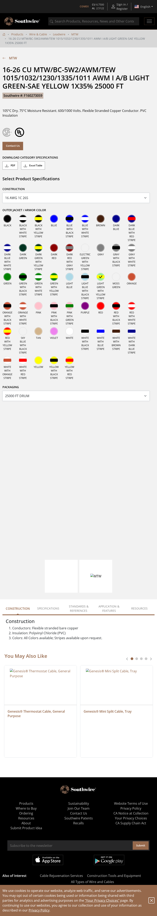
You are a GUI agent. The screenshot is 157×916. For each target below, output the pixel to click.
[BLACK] (7, 219)
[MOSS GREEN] (116, 277)
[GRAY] (100, 248)
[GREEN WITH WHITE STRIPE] (38, 277)
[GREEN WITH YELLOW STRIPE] (54, 277)
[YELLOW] (38, 360)
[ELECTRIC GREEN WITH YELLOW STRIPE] (85, 248)
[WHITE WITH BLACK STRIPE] (85, 331)
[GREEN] (7, 277)
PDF (12, 165)
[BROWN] (100, 219)
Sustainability (78, 803)
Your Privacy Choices (131, 818)
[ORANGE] (132, 277)
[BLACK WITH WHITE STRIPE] (23, 219)
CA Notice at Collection (130, 813)
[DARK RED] (54, 248)
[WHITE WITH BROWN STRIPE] (116, 331)
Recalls (78, 823)
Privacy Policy (39, 910)
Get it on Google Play (109, 860)
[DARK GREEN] (23, 248)
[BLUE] (54, 219)
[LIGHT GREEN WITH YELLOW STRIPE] (100, 277)
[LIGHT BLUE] (69, 277)
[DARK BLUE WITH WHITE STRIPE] (7, 248)
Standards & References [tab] (79, 608)
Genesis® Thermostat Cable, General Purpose (37, 713)
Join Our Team (79, 808)
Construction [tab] (18, 608)
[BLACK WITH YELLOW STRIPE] (38, 219)
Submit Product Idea (26, 828)
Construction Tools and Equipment (114, 875)
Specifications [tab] (48, 608)
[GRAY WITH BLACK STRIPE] (116, 248)
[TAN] (38, 331)
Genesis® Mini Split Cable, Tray (108, 711)
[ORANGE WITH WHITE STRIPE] (23, 306)
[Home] (3, 34)
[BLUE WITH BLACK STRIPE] (69, 219)
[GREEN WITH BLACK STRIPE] (23, 277)
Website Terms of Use (131, 803)
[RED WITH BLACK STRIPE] (116, 306)
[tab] (132, 658)
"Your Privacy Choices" (102, 900)
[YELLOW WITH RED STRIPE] (69, 360)
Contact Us (13, 146)
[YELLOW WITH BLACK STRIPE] (54, 360)
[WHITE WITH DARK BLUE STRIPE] (132, 331)
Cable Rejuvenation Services (61, 875)
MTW (74, 34)
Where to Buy (26, 808)
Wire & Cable (38, 34)
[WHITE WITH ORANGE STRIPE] (7, 360)
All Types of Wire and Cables (92, 882)
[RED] (100, 306)
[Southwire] (22, 21)
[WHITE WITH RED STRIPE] (23, 360)
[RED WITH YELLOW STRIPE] (7, 331)
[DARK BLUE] (116, 219)
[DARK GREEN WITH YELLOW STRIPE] (38, 248)
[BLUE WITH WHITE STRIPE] (85, 219)
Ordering (26, 813)
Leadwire (59, 34)
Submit (140, 845)
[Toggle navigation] (149, 21)
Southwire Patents (78, 818)
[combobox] (93, 21)
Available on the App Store (48, 860)
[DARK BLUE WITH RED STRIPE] (132, 219)
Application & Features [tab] (109, 608)
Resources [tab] (139, 608)
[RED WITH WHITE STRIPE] (132, 306)
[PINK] (38, 306)
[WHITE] (69, 331)
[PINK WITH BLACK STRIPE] (54, 306)
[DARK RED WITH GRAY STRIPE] (69, 248)
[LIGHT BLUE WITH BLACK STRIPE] (85, 277)
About (26, 823)
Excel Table (35, 165)
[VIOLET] (54, 331)
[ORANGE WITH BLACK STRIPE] (7, 306)
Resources (26, 818)
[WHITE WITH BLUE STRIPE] (100, 331)
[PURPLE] (85, 306)
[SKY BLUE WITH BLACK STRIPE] (23, 331)
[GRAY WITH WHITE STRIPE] (132, 248)
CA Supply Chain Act (131, 823)
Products (17, 34)
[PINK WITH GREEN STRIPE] (69, 306)
